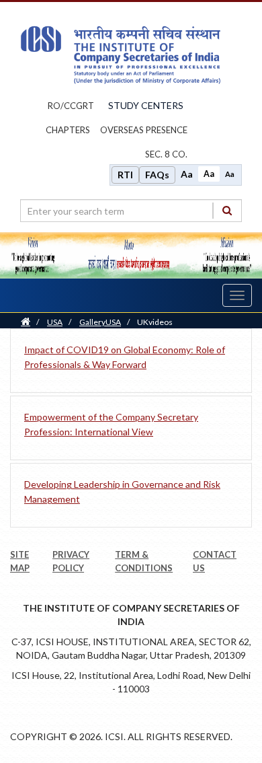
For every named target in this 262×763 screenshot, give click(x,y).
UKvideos (155, 322)
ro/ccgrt (71, 105)
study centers (145, 105)
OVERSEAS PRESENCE (143, 129)
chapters (68, 129)
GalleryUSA (100, 322)
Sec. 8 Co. (166, 154)
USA (54, 322)
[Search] (227, 210)
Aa (187, 174)
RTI (125, 174)
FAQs (157, 174)
